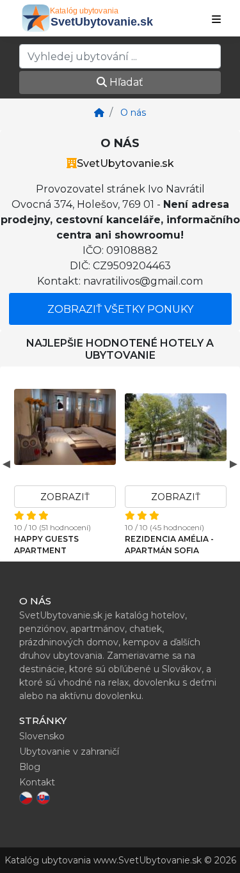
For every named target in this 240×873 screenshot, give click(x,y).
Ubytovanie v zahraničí (69, 751)
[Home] (99, 112)
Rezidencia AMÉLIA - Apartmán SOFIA (169, 544)
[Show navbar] (216, 20)
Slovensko (42, 736)
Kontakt (37, 782)
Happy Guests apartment (46, 544)
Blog (29, 767)
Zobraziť (65, 497)
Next (233, 463)
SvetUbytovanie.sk (125, 163)
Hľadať (125, 82)
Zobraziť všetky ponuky (120, 309)
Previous (6, 463)
